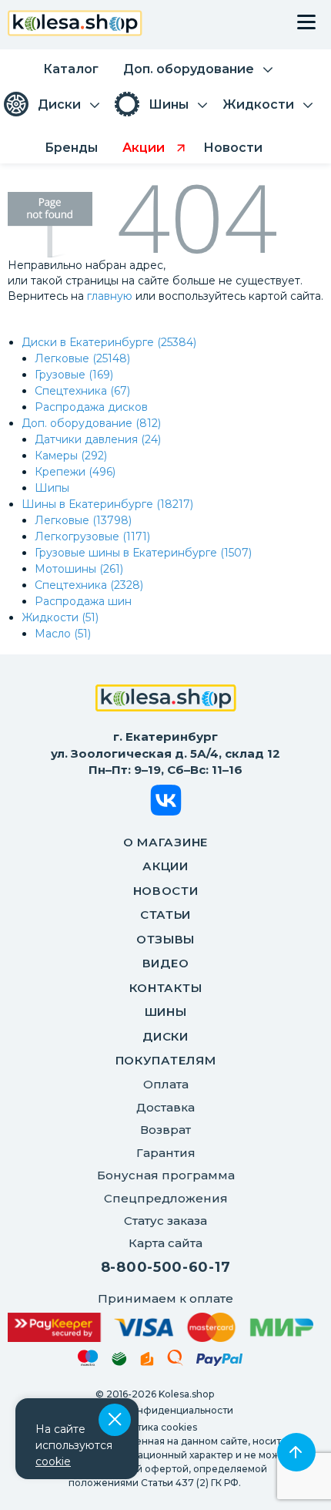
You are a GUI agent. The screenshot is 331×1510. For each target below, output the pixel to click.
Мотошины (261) (79, 569)
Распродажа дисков (91, 407)
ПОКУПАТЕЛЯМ (165, 1060)
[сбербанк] (119, 1361)
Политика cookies (154, 1427)
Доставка (165, 1107)
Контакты (165, 987)
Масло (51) (63, 634)
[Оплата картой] (160, 1327)
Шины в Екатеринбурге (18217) (107, 504)
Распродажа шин (83, 601)
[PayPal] (219, 1362)
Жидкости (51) (60, 617)
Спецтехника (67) (82, 391)
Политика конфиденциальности (154, 1410)
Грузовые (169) (74, 375)
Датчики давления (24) (98, 439)
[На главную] (165, 699)
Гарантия (166, 1152)
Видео (165, 963)
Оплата (166, 1084)
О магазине (165, 842)
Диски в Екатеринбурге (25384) (109, 342)
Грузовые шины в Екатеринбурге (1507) (143, 553)
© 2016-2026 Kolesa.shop (154, 1394)
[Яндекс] (147, 1361)
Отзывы (165, 939)
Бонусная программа (166, 1175)
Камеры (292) (71, 455)
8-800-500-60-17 (166, 1267)
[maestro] (88, 1360)
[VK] (166, 803)
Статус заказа (165, 1220)
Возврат (165, 1129)
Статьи (165, 914)
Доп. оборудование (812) (91, 423)
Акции (165, 866)
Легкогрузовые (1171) (92, 536)
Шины (166, 1011)
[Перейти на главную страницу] (75, 25)
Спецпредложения (166, 1198)
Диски (165, 1036)
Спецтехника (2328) (89, 585)
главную (109, 296)
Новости (166, 890)
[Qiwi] (175, 1360)
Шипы (52, 488)
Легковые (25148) (82, 358)
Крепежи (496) (75, 472)
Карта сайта (165, 1243)
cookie (53, 1461)
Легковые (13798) (83, 520)
